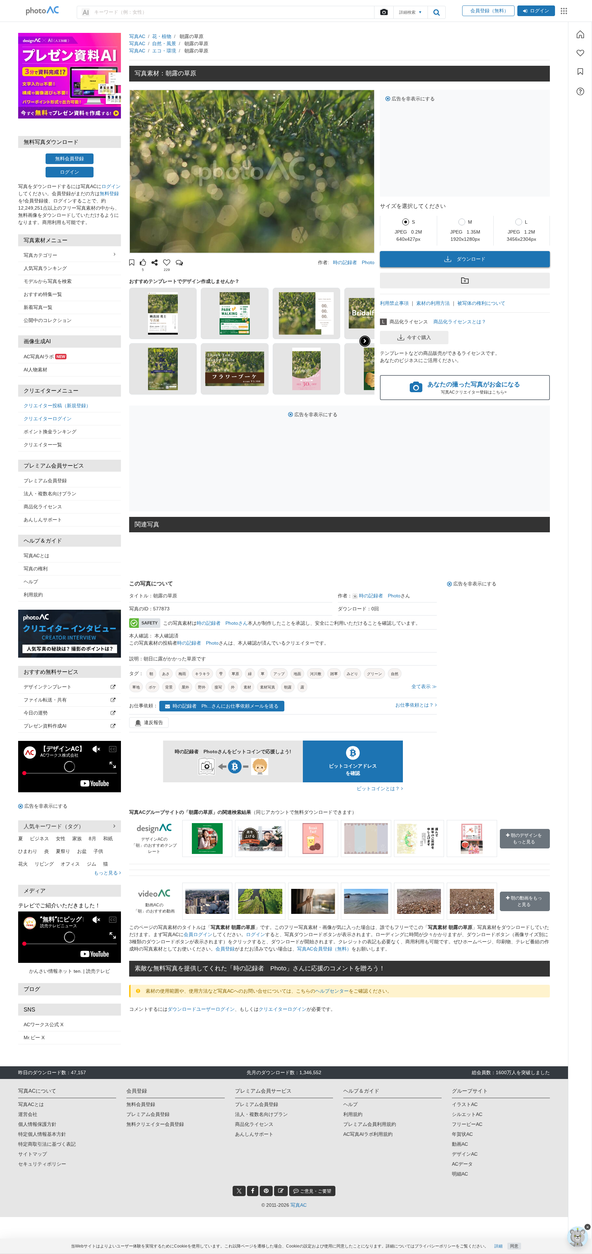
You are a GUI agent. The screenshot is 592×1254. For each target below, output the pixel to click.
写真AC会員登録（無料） (324, 949)
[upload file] (383, 12)
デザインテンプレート (48, 687)
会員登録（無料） (488, 10)
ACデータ (462, 1164)
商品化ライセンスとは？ (459, 321)
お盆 (82, 851)
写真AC (137, 36)
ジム (91, 864)
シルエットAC (467, 1114)
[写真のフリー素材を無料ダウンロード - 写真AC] (42, 10)
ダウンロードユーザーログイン (201, 1009)
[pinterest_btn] (266, 1191)
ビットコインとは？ (379, 788)
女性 (60, 838)
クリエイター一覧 (43, 444)
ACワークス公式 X (43, 1024)
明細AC (460, 1174)
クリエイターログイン (48, 418)
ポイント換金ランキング (50, 431)
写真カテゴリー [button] (40, 255)
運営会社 (27, 1114)
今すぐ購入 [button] (419, 337)
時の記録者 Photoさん (222, 623)
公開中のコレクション (48, 320)
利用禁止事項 (394, 303)
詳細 (498, 1246)
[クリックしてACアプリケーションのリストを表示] (564, 11)
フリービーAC (467, 1124)
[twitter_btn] (239, 1191)
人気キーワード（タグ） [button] (54, 826)
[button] (131, 263)
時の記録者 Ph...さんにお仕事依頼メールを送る (226, 706)
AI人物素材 (35, 369)
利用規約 (33, 594)
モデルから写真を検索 (48, 281)
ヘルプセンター (332, 991)
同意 (514, 1246)
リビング (44, 864)
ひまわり (27, 851)
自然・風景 (164, 43)
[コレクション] (580, 71)
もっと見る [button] (106, 873)
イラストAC (465, 1104)
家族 (77, 838)
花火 (23, 864)
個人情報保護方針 (37, 1124)
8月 (92, 838)
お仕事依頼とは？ (415, 705)
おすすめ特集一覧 (43, 294)
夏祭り (63, 851)
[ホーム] (580, 34)
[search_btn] (436, 12)
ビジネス (39, 838)
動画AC (460, 1144)
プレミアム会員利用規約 (369, 1124)
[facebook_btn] (252, 1191)
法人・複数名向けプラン (50, 493)
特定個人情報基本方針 (42, 1134)
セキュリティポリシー (42, 1164)
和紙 (108, 838)
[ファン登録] (580, 53)
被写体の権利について (481, 303)
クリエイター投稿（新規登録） (57, 405)
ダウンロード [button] (471, 259)
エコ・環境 (164, 50)
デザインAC (465, 1154)
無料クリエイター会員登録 (155, 1124)
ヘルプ (31, 581)
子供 (98, 851)
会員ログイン (198, 934)
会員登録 (225, 949)
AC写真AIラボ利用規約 (368, 1134)
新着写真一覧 (38, 307)
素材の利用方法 (433, 303)
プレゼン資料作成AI (45, 726)
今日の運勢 (36, 713)
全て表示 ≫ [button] (424, 686)
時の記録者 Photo (353, 262)
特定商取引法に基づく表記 (47, 1144)
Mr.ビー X (34, 1037)
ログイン (539, 10)
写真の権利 (36, 568)
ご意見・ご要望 (315, 1191)
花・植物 (161, 36)
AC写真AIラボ (44, 356)
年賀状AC (462, 1134)
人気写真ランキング (45, 268)
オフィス (70, 864)
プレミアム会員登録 (45, 480)
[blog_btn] (281, 1191)
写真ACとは (36, 555)
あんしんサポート (43, 519)
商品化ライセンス (43, 506)
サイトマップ (32, 1154)
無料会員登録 (69, 158)
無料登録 (109, 193)
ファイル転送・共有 (45, 700)
